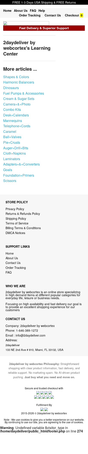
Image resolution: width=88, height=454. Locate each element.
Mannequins (12, 120)
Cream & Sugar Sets (18, 98)
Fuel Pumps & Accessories (23, 93)
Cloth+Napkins (14, 153)
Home (7, 10)
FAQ (33, 10)
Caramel (9, 131)
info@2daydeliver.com (30, 335)
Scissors (9, 180)
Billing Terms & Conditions (23, 228)
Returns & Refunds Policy (23, 213)
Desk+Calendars (16, 115)
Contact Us (53, 15)
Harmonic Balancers (18, 82)
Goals (7, 169)
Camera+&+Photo (17, 104)
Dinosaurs (11, 87)
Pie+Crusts (11, 142)
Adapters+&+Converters (21, 164)
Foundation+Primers (18, 175)
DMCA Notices (15, 233)
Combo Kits (12, 109)
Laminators (11, 158)
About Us (21, 10)
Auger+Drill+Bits (15, 147)
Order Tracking (30, 15)
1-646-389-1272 (27, 330)
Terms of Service (17, 223)
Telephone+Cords (16, 125)
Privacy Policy (15, 209)
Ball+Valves (12, 136)
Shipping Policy (16, 218)
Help (41, 10)
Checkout (72, 15)
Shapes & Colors (16, 76)
